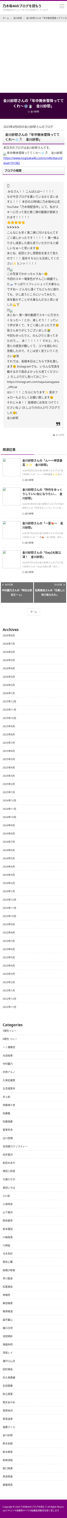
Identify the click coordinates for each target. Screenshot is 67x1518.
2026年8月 (9, 635)
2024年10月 (9, 817)
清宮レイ (8, 1352)
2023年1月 (9, 990)
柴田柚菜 (8, 1303)
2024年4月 (9, 866)
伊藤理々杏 (9, 1105)
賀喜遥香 (8, 1418)
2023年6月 (9, 949)
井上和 (6, 1096)
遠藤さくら (9, 1427)
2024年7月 (9, 841)
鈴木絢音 (8, 1451)
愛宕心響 (8, 1261)
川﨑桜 (6, 1245)
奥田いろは (9, 1187)
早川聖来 (8, 1278)
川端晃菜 (8, 1237)
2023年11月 (9, 908)
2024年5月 (9, 858)
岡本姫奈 (8, 1220)
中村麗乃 (8, 1063)
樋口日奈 (8, 1328)
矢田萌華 (8, 1385)
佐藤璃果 (8, 1121)
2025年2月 (9, 784)
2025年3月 (9, 775)
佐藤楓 (6, 1113)
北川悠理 (8, 1138)
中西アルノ (9, 1072)
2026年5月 (9, 660)
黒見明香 (8, 1476)
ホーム (33, 611)
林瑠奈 (6, 1295)
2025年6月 (9, 751)
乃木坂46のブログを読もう (22, 6)
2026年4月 (9, 668)
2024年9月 (9, 825)
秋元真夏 (8, 1394)
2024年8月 (9, 833)
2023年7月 (9, 941)
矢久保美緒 (9, 1377)
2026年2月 (9, 685)
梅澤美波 (8, 1311)
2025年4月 (9, 767)
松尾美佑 (8, 1286)
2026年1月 (9, 693)
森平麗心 (8, 1319)
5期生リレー (10, 1030)
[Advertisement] (33, 57)
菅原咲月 (8, 1410)
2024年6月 (9, 850)
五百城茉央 (9, 1088)
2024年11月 (9, 808)
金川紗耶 (35, 111)
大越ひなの (9, 1179)
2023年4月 (9, 965)
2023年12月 (9, 899)
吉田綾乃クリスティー (15, 1146)
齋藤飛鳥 (8, 1484)
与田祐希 (8, 1055)
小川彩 (6, 1195)
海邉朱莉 (8, 1344)
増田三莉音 (9, 1171)
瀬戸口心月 (9, 1361)
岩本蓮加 (8, 1229)
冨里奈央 (8, 1129)
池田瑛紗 (8, 1336)
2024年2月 (9, 883)
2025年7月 (9, 742)
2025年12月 (9, 701)
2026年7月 (9, 643)
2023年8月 (9, 932)
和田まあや (9, 1162)
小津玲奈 (8, 1204)
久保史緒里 (9, 1080)
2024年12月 (9, 800)
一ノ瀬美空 (9, 1047)
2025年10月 (9, 718)
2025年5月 (9, 759)
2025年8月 (9, 734)
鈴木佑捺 (8, 1443)
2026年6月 (9, 652)
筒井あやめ (9, 1402)
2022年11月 (9, 1007)
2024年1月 (9, 891)
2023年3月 (9, 973)
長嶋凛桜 (8, 1460)
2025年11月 (9, 709)
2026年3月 (9, 676)
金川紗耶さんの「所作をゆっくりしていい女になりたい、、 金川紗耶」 (42, 494)
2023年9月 (9, 924)
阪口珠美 (8, 1468)
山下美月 (8, 1212)
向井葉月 (8, 1154)
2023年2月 (9, 982)
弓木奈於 (8, 1253)
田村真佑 (8, 1369)
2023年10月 (9, 916)
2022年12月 (9, 998)
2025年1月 (9, 792)
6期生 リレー (10, 1039)
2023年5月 (9, 957)
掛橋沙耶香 (9, 1270)
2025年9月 (9, 726)
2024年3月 (9, 874)
